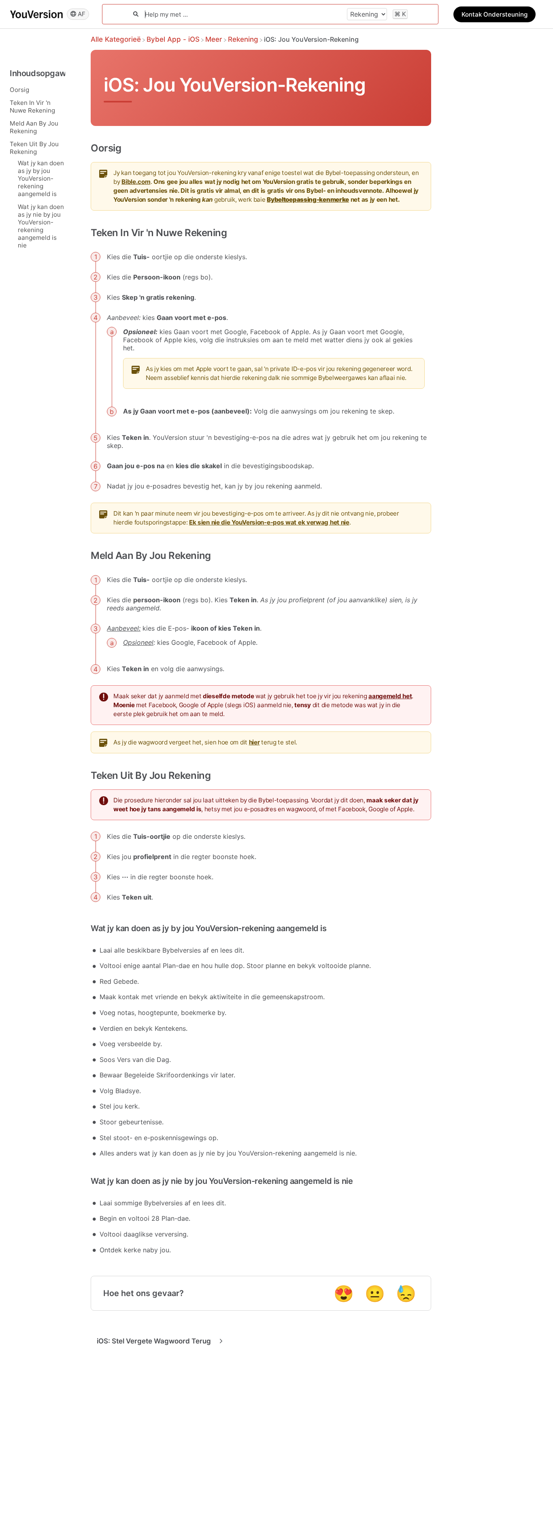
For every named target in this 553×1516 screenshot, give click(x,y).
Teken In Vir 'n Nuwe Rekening (32, 106)
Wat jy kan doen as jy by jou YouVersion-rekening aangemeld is (41, 178)
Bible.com (135, 182)
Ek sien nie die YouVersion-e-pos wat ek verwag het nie (269, 522)
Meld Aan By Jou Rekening (34, 126)
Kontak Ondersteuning (494, 14)
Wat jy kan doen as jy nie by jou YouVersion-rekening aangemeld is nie (41, 226)
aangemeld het (390, 696)
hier (254, 742)
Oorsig (19, 89)
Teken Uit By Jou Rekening (34, 147)
